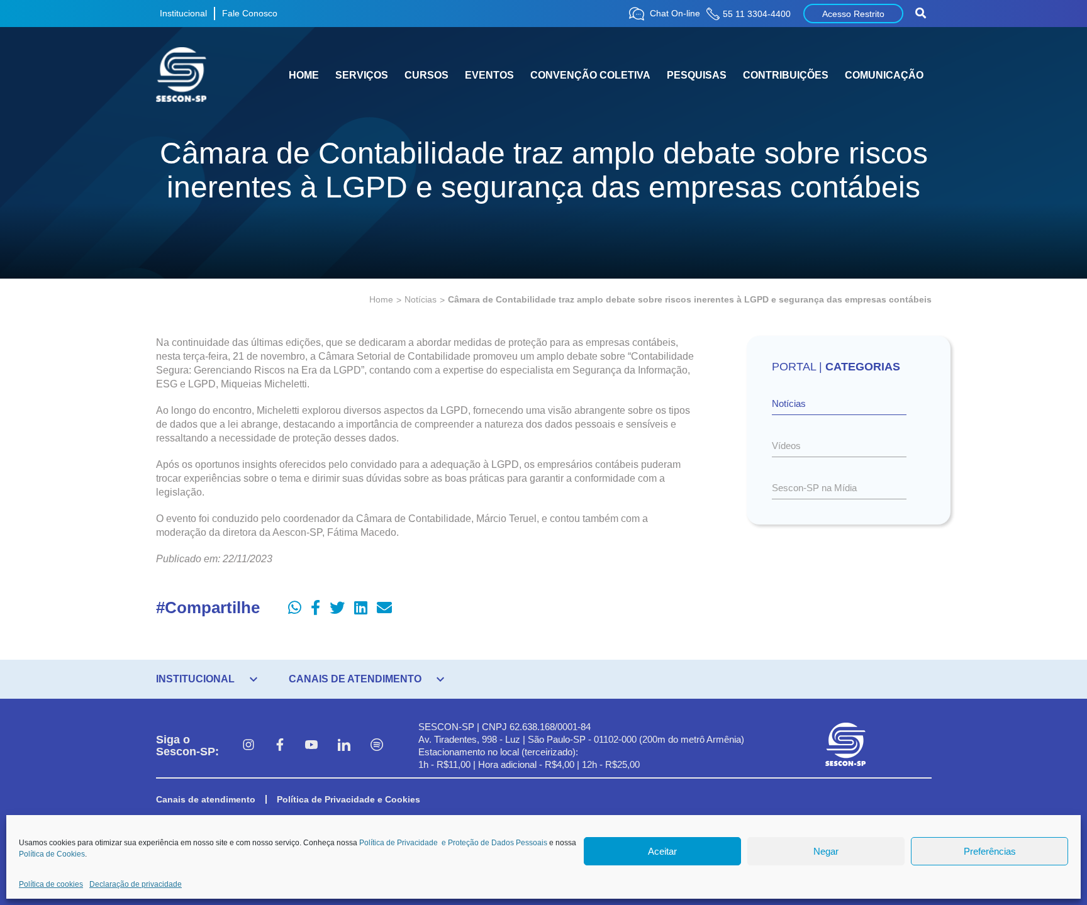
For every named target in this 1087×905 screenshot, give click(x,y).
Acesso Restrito (853, 14)
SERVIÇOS (361, 75)
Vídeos (786, 445)
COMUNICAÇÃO (884, 75)
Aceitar (662, 851)
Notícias (420, 299)
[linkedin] (344, 745)
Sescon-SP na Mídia (814, 487)
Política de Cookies (52, 854)
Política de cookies (51, 884)
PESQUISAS (697, 75)
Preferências (990, 851)
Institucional (183, 13)
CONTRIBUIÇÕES (785, 75)
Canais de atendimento (205, 799)
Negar (826, 851)
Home (381, 299)
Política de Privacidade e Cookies (348, 799)
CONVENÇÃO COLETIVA (590, 75)
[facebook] (280, 745)
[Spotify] (377, 745)
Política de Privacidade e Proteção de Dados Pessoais (453, 842)
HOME (304, 75)
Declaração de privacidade (135, 884)
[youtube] (311, 745)
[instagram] (248, 745)
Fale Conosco (249, 13)
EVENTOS (489, 75)
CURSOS (426, 75)
